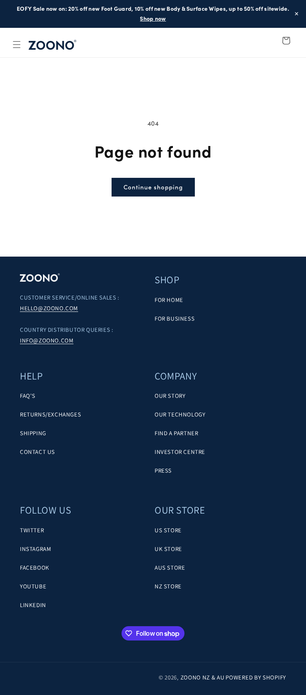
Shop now (153, 18)
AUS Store (170, 567)
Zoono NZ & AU (202, 677)
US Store (168, 530)
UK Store (168, 549)
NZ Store (168, 586)
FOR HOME (169, 300)
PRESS (163, 470)
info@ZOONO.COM (46, 340)
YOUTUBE (33, 586)
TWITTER (32, 530)
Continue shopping (153, 187)
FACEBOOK (34, 567)
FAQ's (27, 395)
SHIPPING (33, 433)
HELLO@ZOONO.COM (49, 308)
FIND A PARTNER (176, 433)
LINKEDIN (33, 605)
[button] (17, 44)
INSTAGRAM (35, 549)
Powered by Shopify (256, 677)
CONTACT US (37, 452)
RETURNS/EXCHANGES (50, 414)
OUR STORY (170, 395)
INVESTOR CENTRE (180, 452)
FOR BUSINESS (174, 318)
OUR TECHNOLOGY (180, 414)
